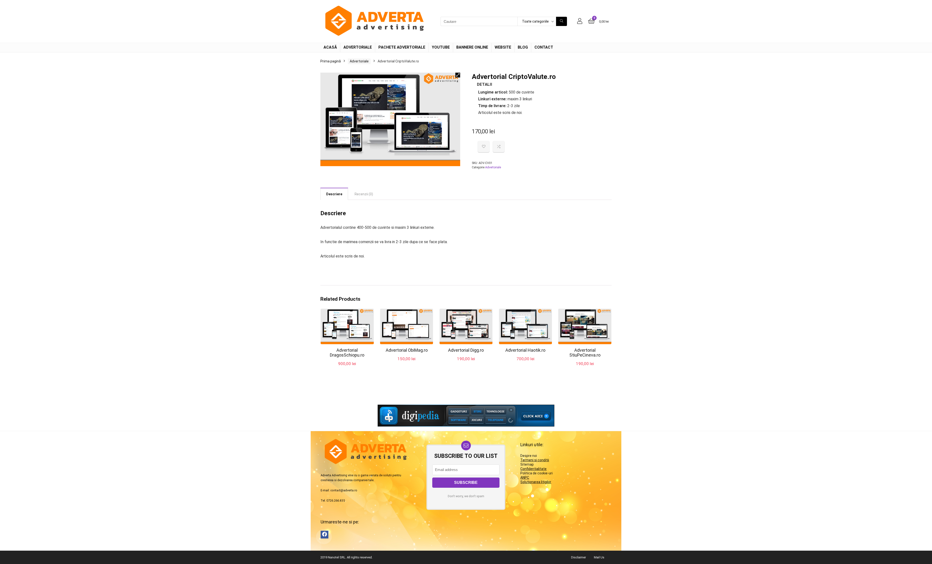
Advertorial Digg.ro (466, 350)
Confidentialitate (533, 469)
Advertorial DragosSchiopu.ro (347, 353)
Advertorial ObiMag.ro (407, 350)
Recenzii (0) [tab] (364, 194)
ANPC (524, 477)
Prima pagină (330, 61)
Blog (523, 47)
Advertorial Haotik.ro (525, 350)
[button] (457, 75)
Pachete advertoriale (401, 47)
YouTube (441, 47)
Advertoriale (357, 47)
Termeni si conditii (534, 460)
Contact (543, 47)
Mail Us (599, 557)
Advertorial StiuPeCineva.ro (584, 353)
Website (503, 47)
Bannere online (472, 47)
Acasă (330, 47)
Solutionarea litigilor (535, 482)
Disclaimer (578, 557)
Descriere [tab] (334, 194)
